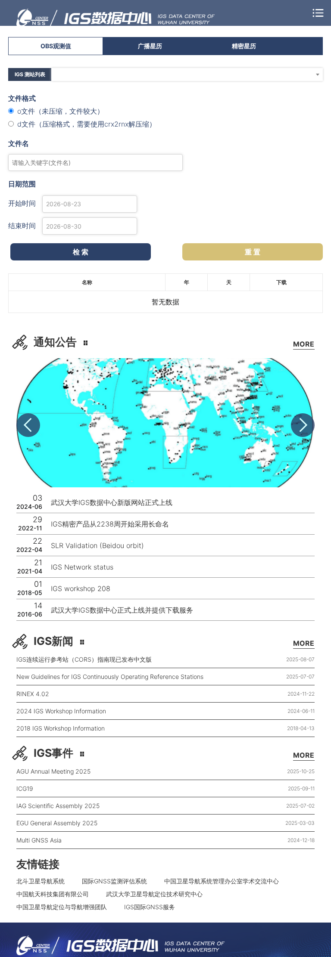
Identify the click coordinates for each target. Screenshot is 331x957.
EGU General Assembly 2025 (56, 823)
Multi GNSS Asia (39, 840)
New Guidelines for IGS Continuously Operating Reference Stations (109, 676)
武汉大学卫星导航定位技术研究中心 (154, 894)
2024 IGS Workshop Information (61, 711)
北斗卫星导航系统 (40, 881)
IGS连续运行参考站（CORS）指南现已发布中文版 (84, 659)
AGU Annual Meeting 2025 (53, 771)
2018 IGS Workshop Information (60, 728)
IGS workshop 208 (80, 588)
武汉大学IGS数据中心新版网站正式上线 (111, 502)
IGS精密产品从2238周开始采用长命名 (110, 524)
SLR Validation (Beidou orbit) (97, 545)
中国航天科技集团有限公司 (52, 894)
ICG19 (24, 788)
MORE (303, 344)
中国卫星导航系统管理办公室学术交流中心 (221, 881)
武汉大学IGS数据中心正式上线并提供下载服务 (122, 610)
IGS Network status (82, 567)
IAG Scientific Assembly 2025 (58, 805)
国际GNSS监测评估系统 (114, 881)
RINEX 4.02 (32, 693)
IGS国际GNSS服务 (149, 907)
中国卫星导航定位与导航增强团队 (61, 907)
